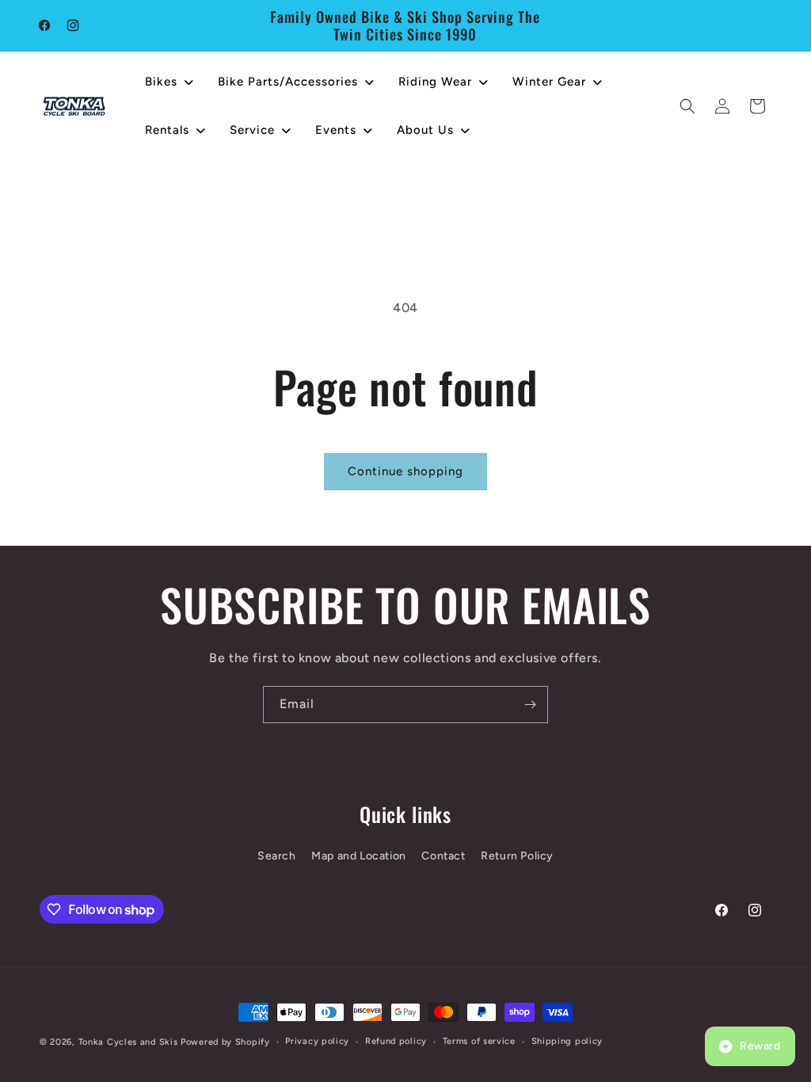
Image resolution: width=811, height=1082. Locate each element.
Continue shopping (405, 471)
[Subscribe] (529, 704)
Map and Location (358, 856)
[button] (687, 106)
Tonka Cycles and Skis (128, 1042)
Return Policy (517, 856)
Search (276, 856)
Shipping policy (567, 1041)
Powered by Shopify (225, 1042)
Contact (443, 856)
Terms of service (479, 1041)
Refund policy (396, 1041)
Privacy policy (317, 1041)
